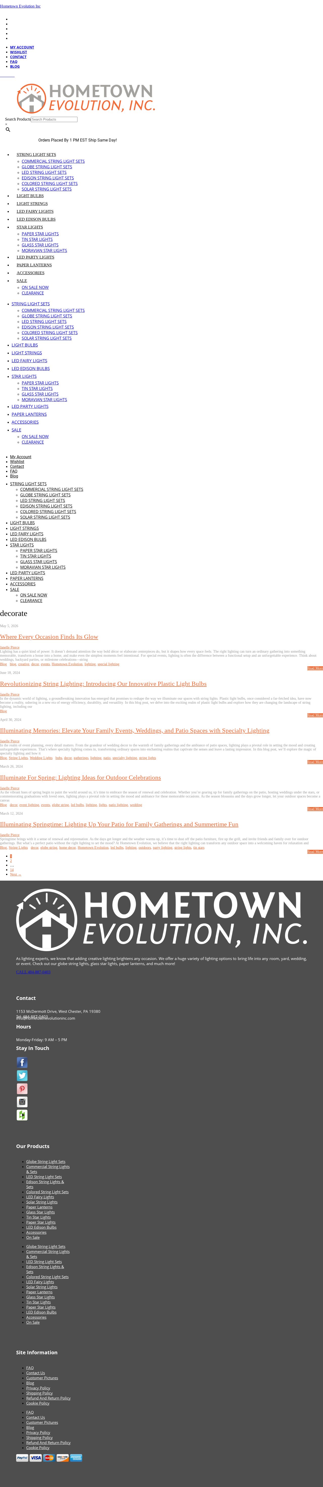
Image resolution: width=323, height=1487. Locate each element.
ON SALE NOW (35, 287)
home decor (67, 848)
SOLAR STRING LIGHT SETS (47, 189)
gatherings (81, 758)
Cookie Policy (37, 1403)
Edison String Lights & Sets (45, 1184)
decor (35, 664)
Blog (15, 38)
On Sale (33, 1237)
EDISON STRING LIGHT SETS (48, 178)
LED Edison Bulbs (41, 1227)
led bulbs (77, 805)
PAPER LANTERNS (34, 265)
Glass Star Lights (40, 1212)
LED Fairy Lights (40, 1196)
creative (23, 664)
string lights (147, 758)
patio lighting (118, 805)
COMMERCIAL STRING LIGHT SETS (53, 161)
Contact (18, 28)
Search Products (18, 119)
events (45, 664)
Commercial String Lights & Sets (48, 1169)
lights (103, 805)
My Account (22, 19)
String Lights (18, 758)
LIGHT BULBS (30, 195)
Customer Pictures (42, 1377)
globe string (60, 805)
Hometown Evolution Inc (20, 6)
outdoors (145, 848)
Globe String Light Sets (45, 1161)
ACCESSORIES (30, 272)
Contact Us (35, 1372)
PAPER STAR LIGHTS (40, 234)
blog (13, 664)
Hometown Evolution (67, 664)
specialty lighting (125, 758)
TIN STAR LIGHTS (37, 239)
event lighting (29, 805)
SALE (22, 280)
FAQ (13, 33)
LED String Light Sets (44, 1176)
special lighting (108, 664)
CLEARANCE (33, 293)
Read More (315, 668)
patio (107, 758)
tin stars (198, 848)
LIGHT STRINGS (32, 203)
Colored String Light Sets (47, 1191)
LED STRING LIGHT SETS (44, 172)
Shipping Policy (39, 1393)
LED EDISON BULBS (36, 219)
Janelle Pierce (9, 647)
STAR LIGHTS (30, 227)
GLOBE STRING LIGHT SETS (47, 167)
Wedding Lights (41, 758)
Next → (15, 874)
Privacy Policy (38, 1387)
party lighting (162, 848)
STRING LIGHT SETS (36, 154)
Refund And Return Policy (48, 1398)
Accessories (36, 1232)
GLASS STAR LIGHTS (40, 245)
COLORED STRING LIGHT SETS (50, 183)
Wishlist (18, 23)
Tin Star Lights (38, 1217)
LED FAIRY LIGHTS (35, 211)
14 (12, 870)
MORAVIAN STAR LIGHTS (44, 250)
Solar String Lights (42, 1201)
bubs (59, 758)
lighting (90, 664)
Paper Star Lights (41, 1222)
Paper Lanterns (39, 1206)
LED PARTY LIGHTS (35, 257)
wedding (136, 805)
